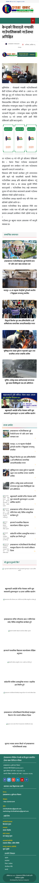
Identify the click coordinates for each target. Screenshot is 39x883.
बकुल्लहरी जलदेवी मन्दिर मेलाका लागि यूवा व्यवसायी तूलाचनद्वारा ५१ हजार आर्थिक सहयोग (19, 412)
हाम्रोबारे (7, 860)
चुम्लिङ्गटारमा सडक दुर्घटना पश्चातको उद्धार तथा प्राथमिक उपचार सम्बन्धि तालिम (19, 352)
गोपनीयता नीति (9, 866)
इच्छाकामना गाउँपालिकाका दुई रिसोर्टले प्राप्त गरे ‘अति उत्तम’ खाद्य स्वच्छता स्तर (19, 263)
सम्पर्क (6, 869)
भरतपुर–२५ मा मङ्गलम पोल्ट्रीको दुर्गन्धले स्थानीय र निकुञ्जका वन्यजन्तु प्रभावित (19, 292)
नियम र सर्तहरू (9, 863)
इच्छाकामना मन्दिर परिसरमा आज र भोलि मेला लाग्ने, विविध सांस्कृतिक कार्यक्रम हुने (22, 512)
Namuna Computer (23, 880)
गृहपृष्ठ (6, 857)
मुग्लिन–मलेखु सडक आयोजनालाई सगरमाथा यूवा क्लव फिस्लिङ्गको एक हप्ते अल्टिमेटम (19, 382)
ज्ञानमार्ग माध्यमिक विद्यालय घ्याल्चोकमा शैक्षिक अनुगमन (19, 524)
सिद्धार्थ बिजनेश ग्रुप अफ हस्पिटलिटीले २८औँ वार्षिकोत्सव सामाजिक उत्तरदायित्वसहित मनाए (19, 322)
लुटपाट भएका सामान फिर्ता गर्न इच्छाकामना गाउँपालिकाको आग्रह (19, 745)
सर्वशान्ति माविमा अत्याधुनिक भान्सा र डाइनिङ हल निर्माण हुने (22, 535)
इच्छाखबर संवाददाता (13, 44)
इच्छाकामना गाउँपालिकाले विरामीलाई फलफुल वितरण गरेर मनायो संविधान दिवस (23, 547)
